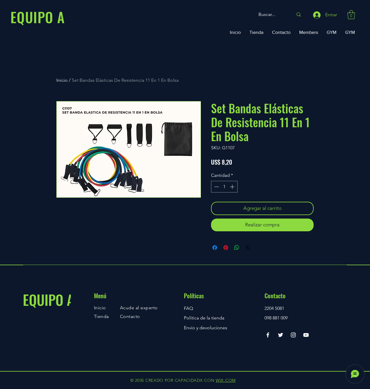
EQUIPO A (48, 299)
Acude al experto (139, 307)
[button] (351, 14)
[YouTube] (306, 335)
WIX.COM (226, 380)
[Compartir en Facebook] (214, 247)
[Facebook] (267, 335)
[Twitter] (280, 335)
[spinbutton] (224, 186)
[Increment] (233, 186)
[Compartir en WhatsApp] (236, 247)
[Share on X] (247, 247)
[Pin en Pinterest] (225, 247)
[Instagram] (293, 335)
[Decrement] (216, 186)
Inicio (62, 80)
